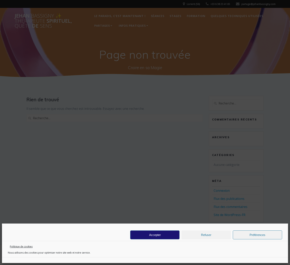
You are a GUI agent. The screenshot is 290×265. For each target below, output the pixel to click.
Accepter (155, 235)
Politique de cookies (21, 246)
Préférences (257, 235)
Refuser (206, 235)
